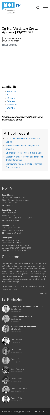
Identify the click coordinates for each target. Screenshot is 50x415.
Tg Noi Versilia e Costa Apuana (12, 39)
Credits (27, 412)
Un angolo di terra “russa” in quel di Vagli (24, 152)
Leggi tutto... (43, 293)
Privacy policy (19, 412)
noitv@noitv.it (9, 205)
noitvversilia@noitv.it (11, 220)
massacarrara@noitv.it (12, 233)
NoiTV (10, 412)
